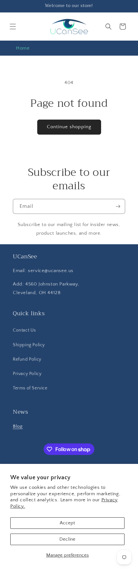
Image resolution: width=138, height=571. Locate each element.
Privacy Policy (27, 373)
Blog (17, 426)
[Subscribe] (118, 206)
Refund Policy (27, 359)
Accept (67, 523)
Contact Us (24, 330)
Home (23, 48)
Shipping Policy (29, 345)
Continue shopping (69, 126)
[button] (13, 27)
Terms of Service (30, 388)
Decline (67, 539)
